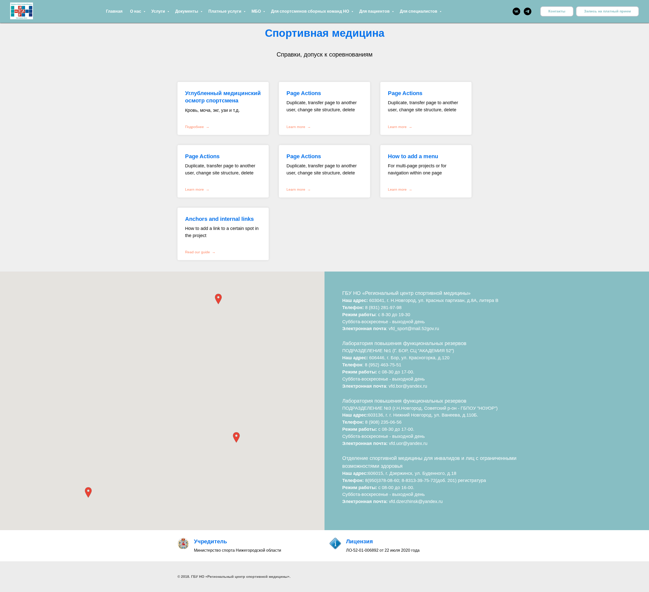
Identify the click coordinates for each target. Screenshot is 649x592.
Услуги (158, 11)
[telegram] (527, 11)
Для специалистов (419, 11)
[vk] (516, 11)
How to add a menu (413, 156)
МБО (256, 11)
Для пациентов (375, 11)
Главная (114, 11)
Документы (187, 11)
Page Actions (303, 93)
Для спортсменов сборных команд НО (310, 11)
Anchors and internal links (219, 219)
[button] (607, 11)
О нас (136, 11)
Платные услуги (225, 11)
